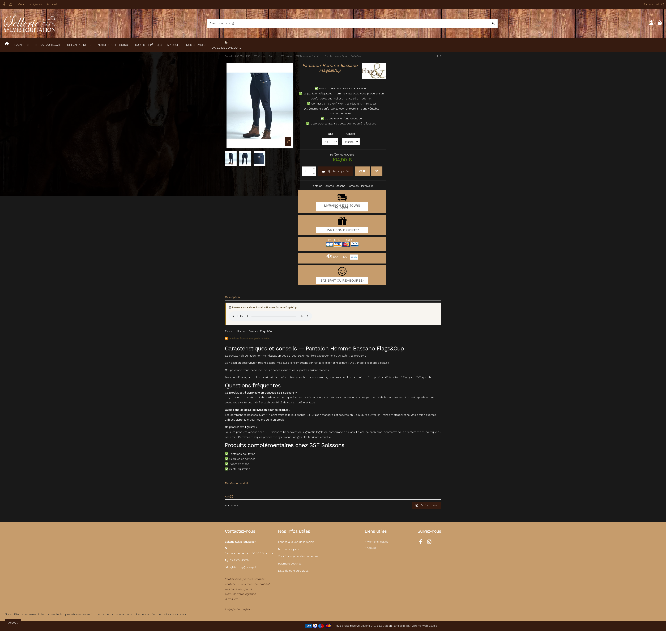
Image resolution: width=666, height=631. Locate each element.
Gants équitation (239, 469)
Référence (336, 154)
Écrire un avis (429, 505)
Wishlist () (656, 4)
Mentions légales (30, 4)
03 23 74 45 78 (239, 560)
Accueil (52, 4)
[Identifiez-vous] (651, 23)
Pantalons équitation (242, 454)
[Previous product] (438, 56)
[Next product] (440, 56)
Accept (13, 622)
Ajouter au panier (338, 171)
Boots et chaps (239, 464)
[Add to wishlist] (362, 171)
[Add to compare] (376, 171)
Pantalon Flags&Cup (360, 185)
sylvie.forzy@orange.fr (243, 567)
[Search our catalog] (493, 23)
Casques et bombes (242, 459)
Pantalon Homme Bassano (328, 185)
